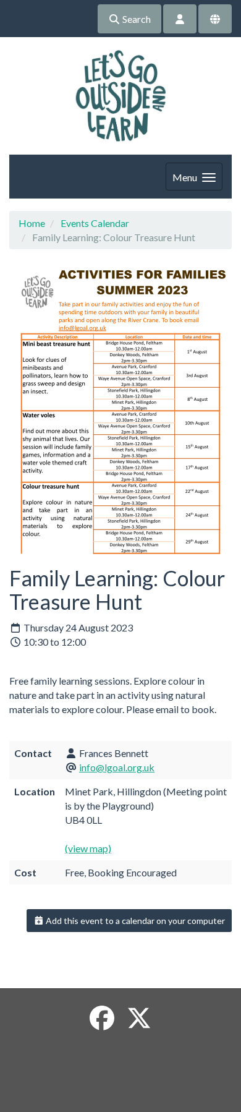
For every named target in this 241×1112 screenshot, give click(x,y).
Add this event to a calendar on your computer (134, 920)
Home (32, 223)
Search (135, 19)
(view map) (88, 848)
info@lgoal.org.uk (116, 767)
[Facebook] (102, 1018)
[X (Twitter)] (139, 1018)
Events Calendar (95, 223)
